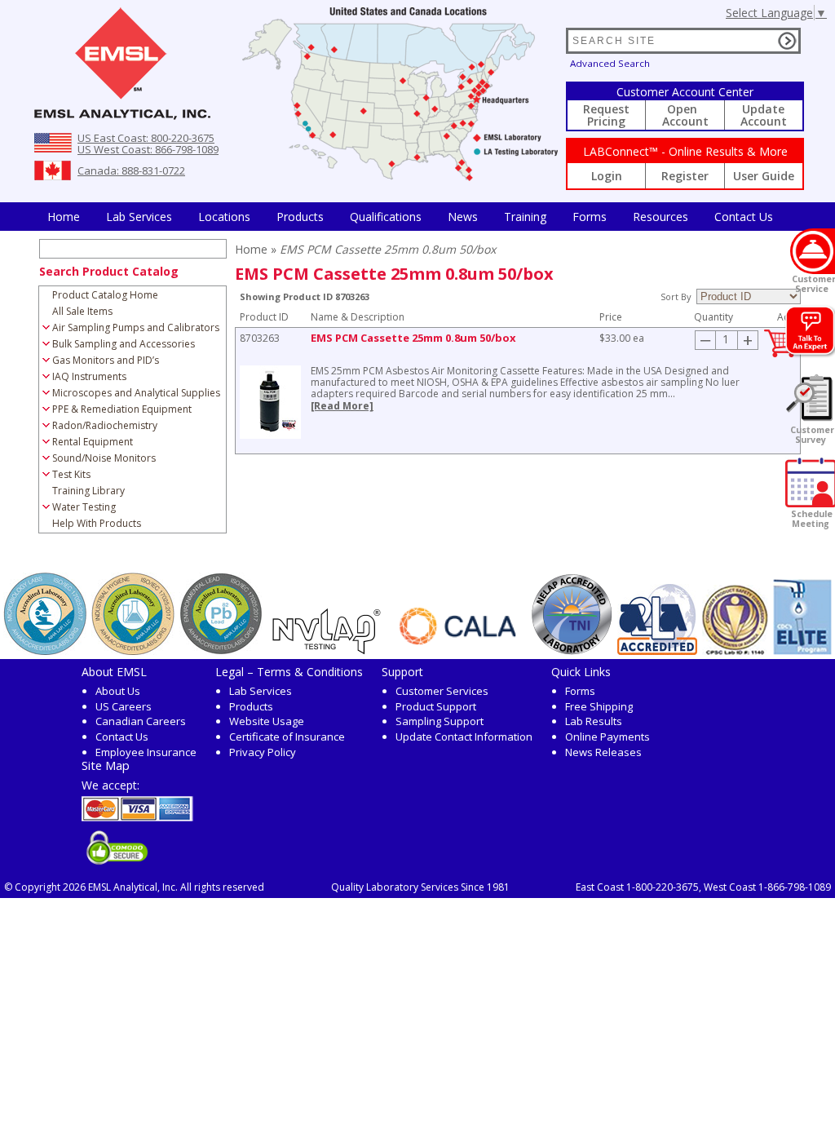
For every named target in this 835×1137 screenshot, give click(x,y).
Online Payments (607, 736)
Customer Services (441, 691)
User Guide (763, 176)
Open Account (685, 115)
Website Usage (266, 721)
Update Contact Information (463, 736)
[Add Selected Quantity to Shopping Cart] (780, 354)
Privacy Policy (262, 752)
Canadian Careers (140, 721)
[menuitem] (63, 216)
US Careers (123, 706)
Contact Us (743, 216)
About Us (117, 691)
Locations (224, 216)
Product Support (435, 706)
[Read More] (342, 406)
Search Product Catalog (109, 271)
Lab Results (593, 721)
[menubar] (410, 216)
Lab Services (260, 691)
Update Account (763, 115)
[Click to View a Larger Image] (270, 402)
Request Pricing (606, 115)
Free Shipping (599, 706)
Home (63, 216)
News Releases (603, 752)
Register (685, 176)
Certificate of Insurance (287, 736)
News (463, 216)
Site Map (106, 765)
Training (525, 216)
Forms (589, 216)
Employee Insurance (146, 752)
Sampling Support (439, 721)
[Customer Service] (812, 251)
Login (606, 176)
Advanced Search (610, 63)
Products (300, 216)
